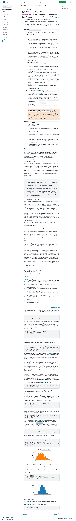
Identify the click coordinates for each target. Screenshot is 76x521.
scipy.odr (4, 30)
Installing (23, 2)
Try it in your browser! (55, 307)
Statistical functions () (34, 5)
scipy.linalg (5, 27)
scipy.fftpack (5, 21)
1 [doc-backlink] (25, 279)
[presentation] (41, 229)
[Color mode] (68, 2)
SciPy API (24, 5)
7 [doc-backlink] (24, 300)
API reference (34, 2)
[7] (32, 76)
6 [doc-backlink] (24, 296)
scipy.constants (5, 14)
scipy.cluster (5, 12)
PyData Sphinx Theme (66, 518)
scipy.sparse (5, 35)
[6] (24, 365)
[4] (28, 153)
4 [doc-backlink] (27, 279)
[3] (25, 153)
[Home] (21, 5)
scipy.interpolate (6, 24)
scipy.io (4, 26)
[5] (24, 238)
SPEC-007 (47, 110)
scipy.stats (5, 40)
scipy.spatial (5, 37)
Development (49, 2)
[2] (24, 153)
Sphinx (9, 519)
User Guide (28, 2)
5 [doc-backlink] (24, 292)
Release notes (55, 2)
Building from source (42, 2)
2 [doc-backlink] (24, 281)
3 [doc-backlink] (24, 284)
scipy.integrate (5, 22)
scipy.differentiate (6, 17)
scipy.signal (5, 34)
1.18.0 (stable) (62, 2)
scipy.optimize (5, 32)
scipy (4, 11)
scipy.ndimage (5, 29)
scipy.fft (4, 19)
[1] (58, 74)
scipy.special (5, 39)
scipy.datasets (5, 16)
